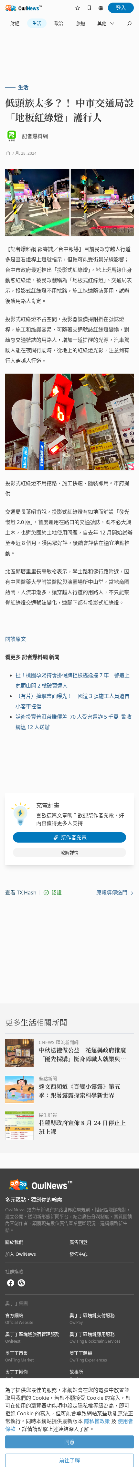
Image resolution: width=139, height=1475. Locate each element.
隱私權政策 (97, 1421)
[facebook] (10, 1283)
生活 (36, 23)
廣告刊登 (79, 1242)
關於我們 (14, 1242)
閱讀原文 (15, 638)
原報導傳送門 (112, 892)
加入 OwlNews (20, 1254)
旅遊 (80, 23)
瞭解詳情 (69, 852)
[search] (129, 23)
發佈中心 (79, 1254)
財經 (14, 23)
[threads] (21, 1283)
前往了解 (69, 1460)
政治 (58, 23)
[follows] (77, 7)
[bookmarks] (89, 7)
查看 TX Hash (21, 892)
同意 (69, 1441)
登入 (121, 7)
